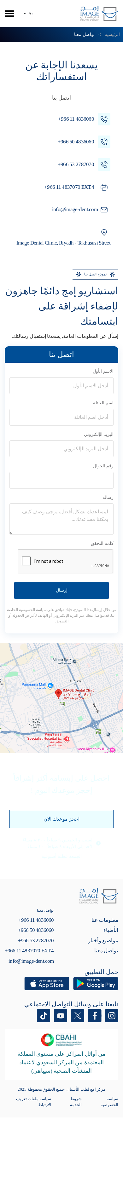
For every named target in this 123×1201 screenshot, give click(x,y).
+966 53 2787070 (36, 941)
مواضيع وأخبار (103, 941)
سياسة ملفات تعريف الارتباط (33, 1101)
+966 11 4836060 (36, 920)
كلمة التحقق (102, 543)
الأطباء (110, 930)
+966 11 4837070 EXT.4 (29, 951)
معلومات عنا (104, 920)
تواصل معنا (106, 951)
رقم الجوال (103, 466)
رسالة (108, 497)
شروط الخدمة (76, 1101)
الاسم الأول (103, 371)
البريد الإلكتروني (99, 434)
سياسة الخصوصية (109, 1101)
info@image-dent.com (31, 961)
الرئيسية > (108, 34)
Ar (30, 13)
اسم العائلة (103, 403)
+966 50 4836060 (36, 930)
